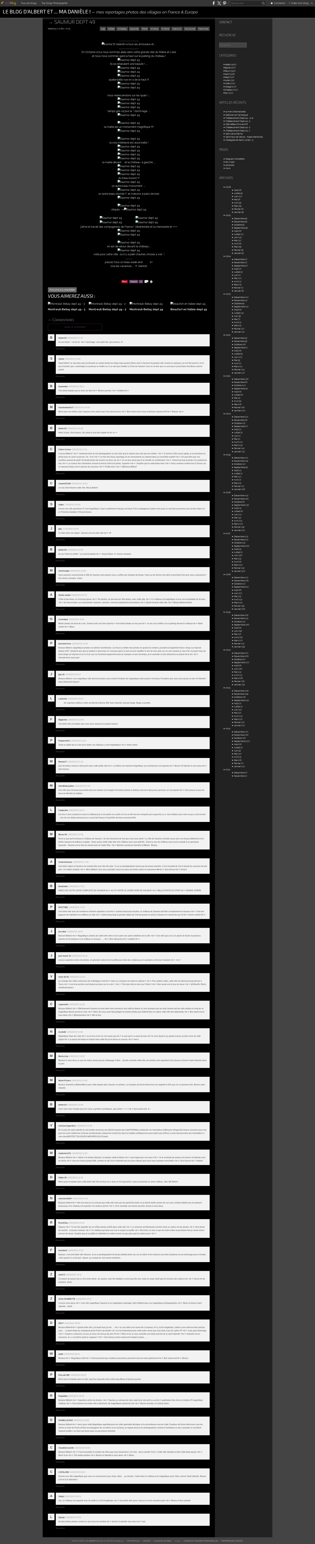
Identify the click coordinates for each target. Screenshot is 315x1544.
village (228, 86)
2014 (228, 650)
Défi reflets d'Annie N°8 (237, 124)
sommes (204, 29)
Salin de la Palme (234, 134)
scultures (190, 29)
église (228, 67)
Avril (236, 203)
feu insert (230, 162)
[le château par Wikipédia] (129, 59)
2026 (228, 187)
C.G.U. (177, 1541)
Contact (225, 22)
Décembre (239, 218)
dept (227, 77)
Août (236, 190)
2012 (228, 728)
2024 (228, 256)
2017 (228, 533)
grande (134, 29)
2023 (228, 294)
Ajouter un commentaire (75, 327)
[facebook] (214, 3)
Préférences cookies (232, 1541)
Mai (235, 199)
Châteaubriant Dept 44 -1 (238, 130)
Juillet (237, 193)
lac (226, 93)
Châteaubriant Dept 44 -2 (238, 127)
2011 (228, 769)
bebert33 (94, 1541)
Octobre (238, 225)
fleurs (227, 71)
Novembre (239, 221)
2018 (228, 492)
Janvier (237, 212)
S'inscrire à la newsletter (62, 289)
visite (227, 83)
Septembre (239, 228)
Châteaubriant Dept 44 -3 (238, 121)
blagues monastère (235, 159)
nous (228, 168)
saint (227, 74)
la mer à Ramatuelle (236, 111)
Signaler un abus (163, 1541)
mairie (166, 29)
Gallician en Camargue (237, 115)
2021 (228, 376)
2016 (228, 574)
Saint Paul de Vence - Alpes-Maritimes (244, 137)
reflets (228, 64)
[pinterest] (224, 3)
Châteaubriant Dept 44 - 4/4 (239, 118)
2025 (228, 215)
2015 (228, 612)
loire (145, 29)
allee (112, 29)
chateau (123, 29)
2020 (228, 413)
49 (103, 29)
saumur (178, 29)
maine (155, 29)
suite (227, 80)
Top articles (133, 1541)
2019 (228, 454)
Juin (236, 196)
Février (237, 209)
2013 (228, 687)
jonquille (230, 165)
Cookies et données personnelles (201, 1541)
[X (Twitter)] (219, 3)
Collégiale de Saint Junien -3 (239, 140)
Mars (236, 206)
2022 (228, 335)
